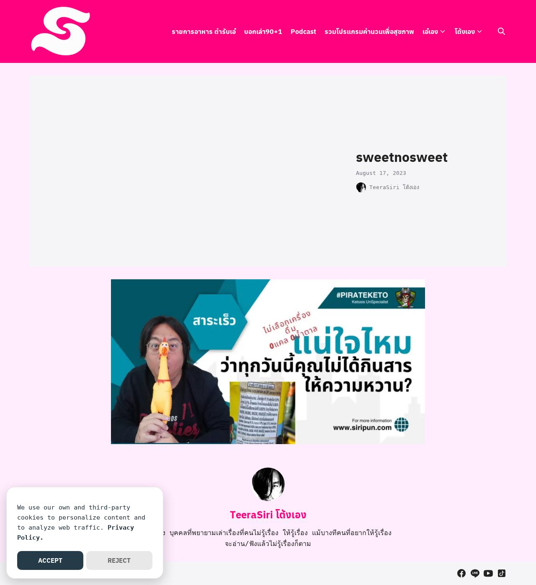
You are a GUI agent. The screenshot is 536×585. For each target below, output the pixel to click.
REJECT (119, 560)
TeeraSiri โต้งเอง (394, 187)
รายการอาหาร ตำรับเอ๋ (204, 31)
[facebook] (461, 573)
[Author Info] (268, 499)
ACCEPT (50, 560)
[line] (475, 573)
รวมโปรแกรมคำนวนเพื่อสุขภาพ (369, 31)
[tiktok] (502, 573)
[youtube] (488, 573)
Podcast (303, 31)
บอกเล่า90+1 (263, 31)
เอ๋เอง (430, 31)
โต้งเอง (465, 31)
